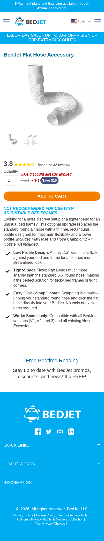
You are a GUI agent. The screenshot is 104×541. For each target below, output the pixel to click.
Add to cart (52, 196)
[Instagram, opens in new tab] (60, 431)
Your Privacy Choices (50, 523)
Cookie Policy (45, 515)
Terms (62, 515)
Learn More (58, 8)
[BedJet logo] (30, 21)
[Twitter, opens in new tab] (49, 431)
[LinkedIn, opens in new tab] (71, 431)
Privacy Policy (23, 515)
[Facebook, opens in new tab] (38, 431)
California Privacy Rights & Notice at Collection (50, 519)
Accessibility (79, 515)
